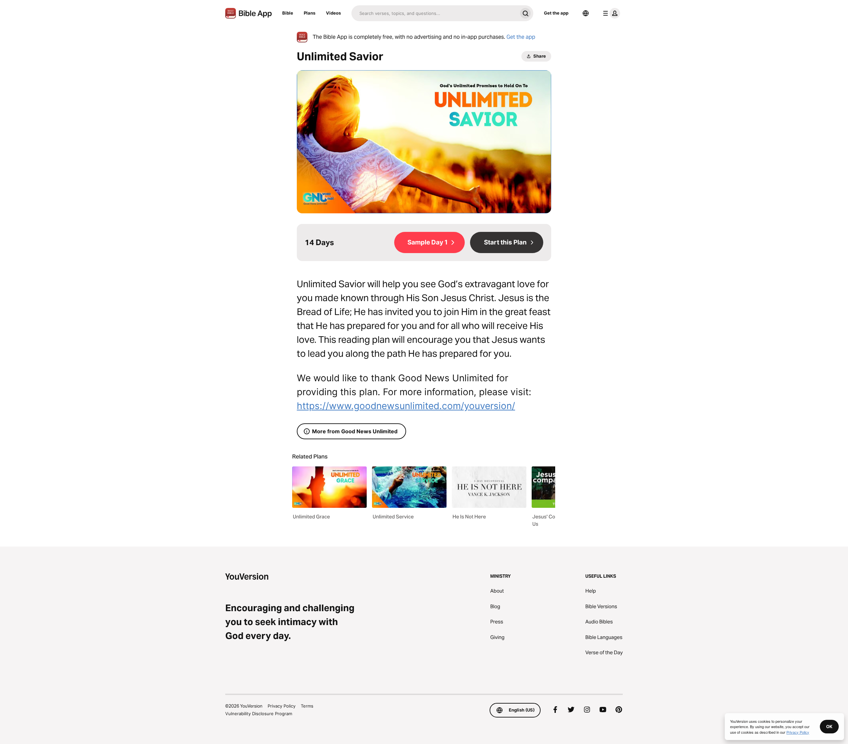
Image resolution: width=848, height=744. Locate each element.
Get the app (556, 13)
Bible (287, 13)
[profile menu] (610, 13)
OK (829, 726)
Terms (307, 706)
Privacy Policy (281, 706)
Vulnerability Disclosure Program (258, 713)
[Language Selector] (585, 13)
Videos (333, 13)
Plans (309, 13)
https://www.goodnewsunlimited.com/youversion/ (406, 405)
